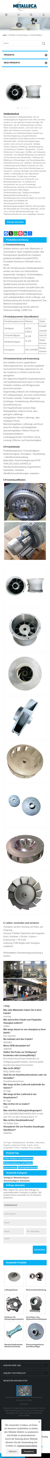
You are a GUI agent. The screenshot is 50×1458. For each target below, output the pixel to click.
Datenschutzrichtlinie (27, 1446)
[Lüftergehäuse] (14, 1277)
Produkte (12, 35)
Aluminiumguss (22, 35)
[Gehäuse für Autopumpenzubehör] (14, 1304)
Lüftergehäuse (11, 1290)
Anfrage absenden (15, 222)
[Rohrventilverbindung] (36, 1277)
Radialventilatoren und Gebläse (18, 1163)
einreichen (39, 1249)
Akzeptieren (29, 1451)
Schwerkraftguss (36, 35)
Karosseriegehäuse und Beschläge (35, 1345)
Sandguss (8, 1178)
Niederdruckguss (21, 1178)
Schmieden (25, 1181)
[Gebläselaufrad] (23, 92)
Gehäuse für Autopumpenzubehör (14, 1318)
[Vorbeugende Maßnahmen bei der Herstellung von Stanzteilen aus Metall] (24, 1391)
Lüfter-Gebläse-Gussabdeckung (18, 1158)
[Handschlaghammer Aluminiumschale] (14, 1331)
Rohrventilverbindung (36, 1290)
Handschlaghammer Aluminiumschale (13, 1345)
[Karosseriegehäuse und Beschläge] (36, 1331)
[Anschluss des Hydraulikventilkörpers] (36, 1304)
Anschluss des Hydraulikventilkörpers (36, 1318)
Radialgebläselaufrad (28, 1167)
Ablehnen (13, 1451)
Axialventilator (10, 1167)
